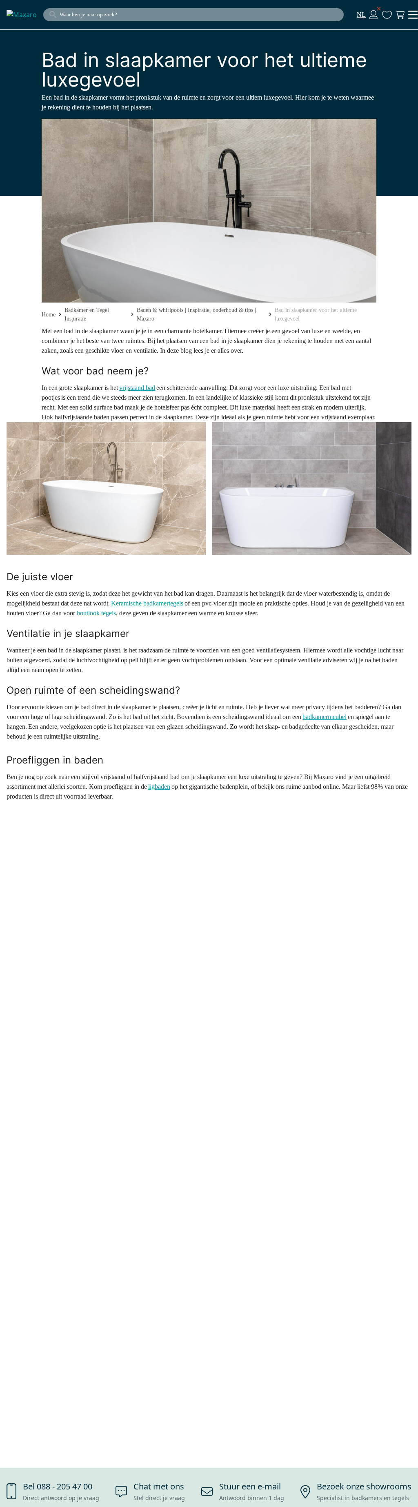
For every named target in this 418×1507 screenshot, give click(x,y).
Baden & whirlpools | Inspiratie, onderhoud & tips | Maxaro (196, 314)
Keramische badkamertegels (147, 603)
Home (49, 315)
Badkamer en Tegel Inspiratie (86, 314)
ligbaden (159, 786)
